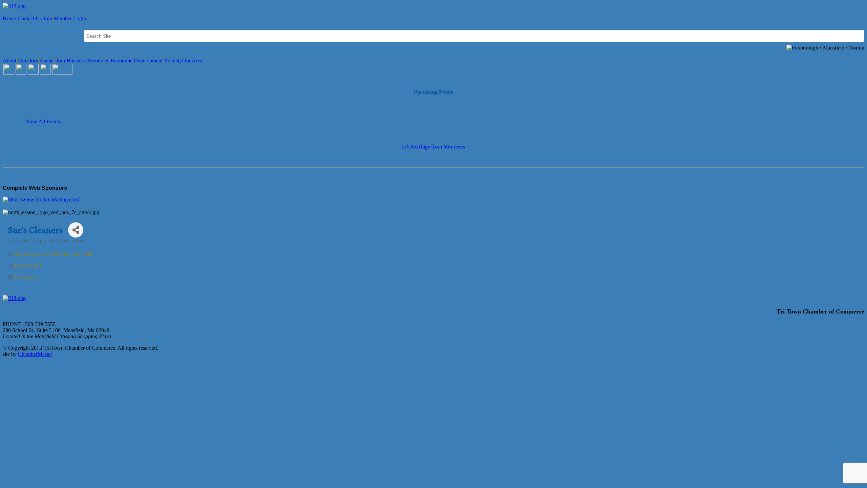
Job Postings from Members (433, 146)
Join (47, 18)
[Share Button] (75, 230)
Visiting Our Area (183, 60)
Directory (28, 60)
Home (9, 18)
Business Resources (88, 60)
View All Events (43, 121)
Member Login (70, 18)
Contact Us (30, 18)
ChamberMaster (35, 354)
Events (47, 60)
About (9, 60)
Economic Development (137, 60)
